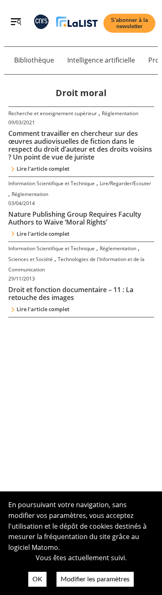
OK (37, 579)
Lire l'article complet (43, 168)
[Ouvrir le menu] (16, 22)
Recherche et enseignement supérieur (52, 113)
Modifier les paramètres (95, 579)
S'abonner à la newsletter (129, 23)
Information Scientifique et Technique (51, 183)
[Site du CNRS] (41, 23)
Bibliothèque (34, 60)
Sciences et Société (30, 259)
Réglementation (120, 113)
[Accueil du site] (77, 23)
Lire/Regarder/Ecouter (125, 183)
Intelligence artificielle (101, 60)
